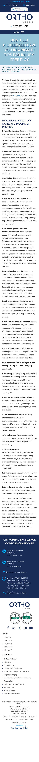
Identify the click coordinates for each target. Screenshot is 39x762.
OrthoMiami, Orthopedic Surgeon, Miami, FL (17, 67)
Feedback (9, 719)
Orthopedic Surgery (10, 659)
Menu (16, 31)
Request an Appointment (21, 2)
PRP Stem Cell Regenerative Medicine (16, 671)
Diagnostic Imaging (10, 675)
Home (6, 716)
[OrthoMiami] (19, 18)
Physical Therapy (9, 690)
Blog (4, 69)
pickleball (17, 96)
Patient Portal (11, 5)
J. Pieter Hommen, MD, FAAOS (19, 709)
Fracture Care (8, 681)
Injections (7, 662)
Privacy (23, 716)
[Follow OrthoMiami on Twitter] (19, 628)
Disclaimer (14, 716)
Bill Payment (30, 5)
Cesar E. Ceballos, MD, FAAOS (19, 707)
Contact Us (8, 650)
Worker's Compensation (12, 694)
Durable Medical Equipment (13, 668)
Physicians (8, 640)
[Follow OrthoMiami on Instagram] (25, 628)
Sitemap (31, 716)
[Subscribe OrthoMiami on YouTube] (31, 628)
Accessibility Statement (20, 722)
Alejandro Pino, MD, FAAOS (19, 711)
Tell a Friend (19, 719)
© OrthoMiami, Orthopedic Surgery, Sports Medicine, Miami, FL (19, 703)
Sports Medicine (9, 665)
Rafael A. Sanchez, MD (19, 713)
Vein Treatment (9, 687)
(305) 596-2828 (20, 26)
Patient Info (8, 647)
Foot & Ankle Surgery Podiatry (14, 684)
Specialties (8, 644)
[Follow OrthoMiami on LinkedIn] (14, 628)
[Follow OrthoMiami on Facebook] (8, 628)
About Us (8, 637)
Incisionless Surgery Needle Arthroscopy (17, 678)
